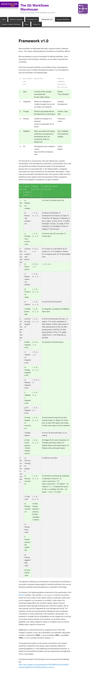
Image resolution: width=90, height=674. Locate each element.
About (27, 24)
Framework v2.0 (32, 19)
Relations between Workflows (11, 24)
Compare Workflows (63, 19)
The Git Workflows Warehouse (34, 7)
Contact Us (36, 24)
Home (4, 19)
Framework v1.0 (46, 19)
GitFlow (21, 595)
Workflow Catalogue (16, 19)
